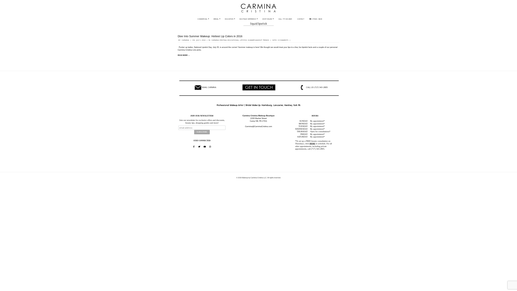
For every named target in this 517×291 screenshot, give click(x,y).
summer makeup (255, 40)
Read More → (184, 55)
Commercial (202, 19)
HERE (312, 144)
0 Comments (283, 40)
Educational (233, 40)
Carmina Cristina (219, 40)
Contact (300, 19)
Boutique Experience (248, 19)
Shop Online (267, 19)
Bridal (216, 19)
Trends (266, 40)
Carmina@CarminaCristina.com (258, 126)
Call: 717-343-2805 (285, 19)
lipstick (243, 40)
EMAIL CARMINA (209, 87)
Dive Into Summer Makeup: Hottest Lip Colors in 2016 (210, 36)
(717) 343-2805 (321, 87)
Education (229, 19)
